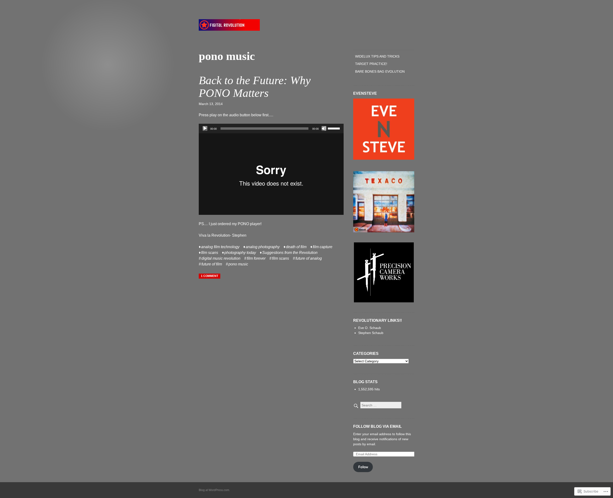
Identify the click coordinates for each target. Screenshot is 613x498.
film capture (322, 247)
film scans (209, 253)
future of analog (308, 258)
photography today (240, 253)
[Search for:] (377, 405)
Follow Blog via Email (377, 426)
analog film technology (220, 247)
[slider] (334, 128)
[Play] (205, 128)
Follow (363, 467)
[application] (271, 128)
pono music (238, 264)
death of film (296, 247)
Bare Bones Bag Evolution (380, 71)
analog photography (263, 247)
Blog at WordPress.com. (214, 490)
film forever (256, 258)
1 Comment (209, 276)
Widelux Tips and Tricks (377, 56)
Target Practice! (371, 64)
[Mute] (324, 128)
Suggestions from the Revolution (290, 253)
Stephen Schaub (370, 333)
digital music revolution (220, 258)
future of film (211, 264)
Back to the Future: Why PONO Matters (255, 86)
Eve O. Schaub (369, 328)
